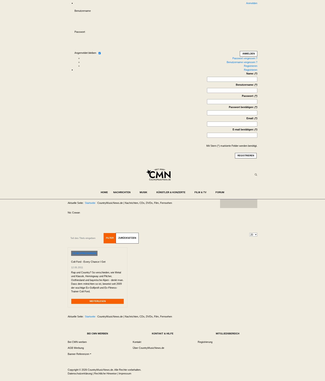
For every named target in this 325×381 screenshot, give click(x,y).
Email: (250, 118)
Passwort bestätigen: (241, 107)
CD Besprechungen (84, 253)
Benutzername (82, 10)
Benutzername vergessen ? (242, 62)
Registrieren (250, 65)
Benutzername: (245, 84)
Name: (250, 73)
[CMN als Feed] (252, 203)
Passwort (79, 31)
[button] (123, 192)
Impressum (125, 373)
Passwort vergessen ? (244, 58)
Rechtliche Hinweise (105, 373)
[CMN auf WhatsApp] (238, 203)
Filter (110, 238)
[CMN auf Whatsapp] (240, 317)
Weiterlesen (98, 301)
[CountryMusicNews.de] (160, 174)
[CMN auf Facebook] (225, 203)
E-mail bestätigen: (243, 129)
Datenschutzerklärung (80, 373)
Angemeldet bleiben (85, 52)
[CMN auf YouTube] (245, 203)
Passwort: (248, 95)
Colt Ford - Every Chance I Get (88, 261)
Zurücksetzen (127, 238)
